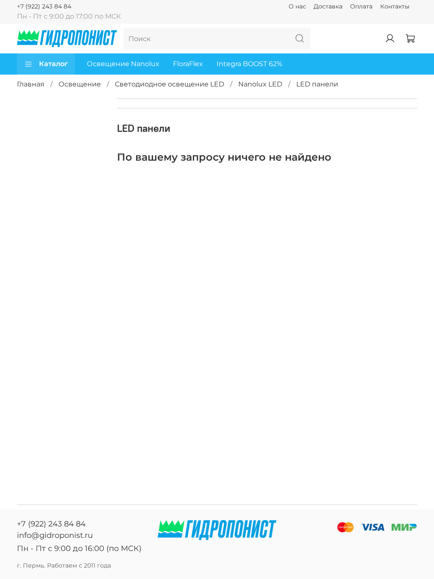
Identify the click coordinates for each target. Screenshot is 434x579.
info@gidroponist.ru (55, 535)
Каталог (53, 64)
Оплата (361, 6)
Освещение (79, 84)
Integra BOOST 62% (249, 64)
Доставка (328, 6)
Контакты (394, 6)
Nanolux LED (260, 84)
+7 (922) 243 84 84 (44, 6)
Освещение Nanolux (123, 64)
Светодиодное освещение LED (169, 84)
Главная (31, 84)
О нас (297, 6)
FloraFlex (188, 64)
